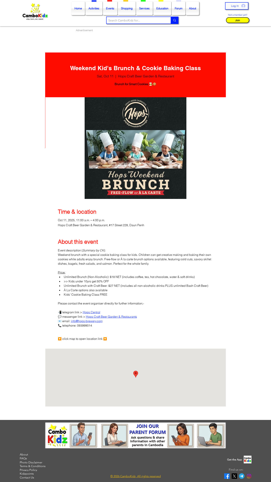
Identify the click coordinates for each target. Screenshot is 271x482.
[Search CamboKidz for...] (174, 20)
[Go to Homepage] (36, 13)
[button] (237, 20)
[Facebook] (227, 476)
